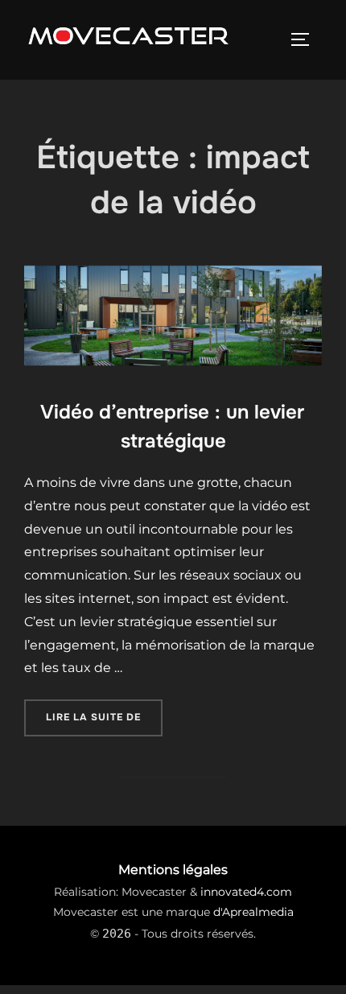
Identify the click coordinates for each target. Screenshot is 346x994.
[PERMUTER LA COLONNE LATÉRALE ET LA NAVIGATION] (306, 39)
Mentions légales (173, 869)
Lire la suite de (104, 711)
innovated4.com (246, 892)
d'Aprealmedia (253, 912)
